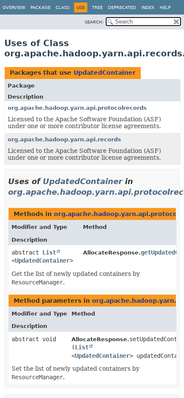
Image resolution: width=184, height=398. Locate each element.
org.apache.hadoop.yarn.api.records (64, 139)
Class (62, 7)
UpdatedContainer (105, 72)
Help (165, 7)
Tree (97, 7)
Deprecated (122, 7)
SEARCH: (94, 22)
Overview (14, 7)
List (49, 252)
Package (40, 7)
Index (147, 7)
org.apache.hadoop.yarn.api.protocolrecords (77, 108)
